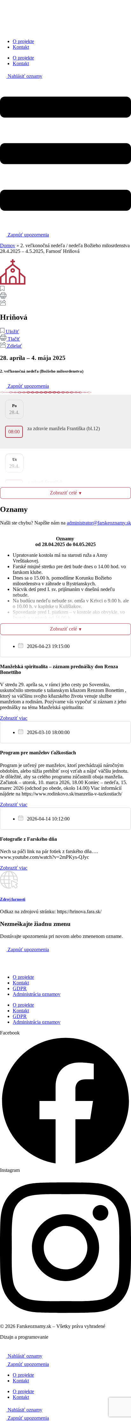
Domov (7, 245)
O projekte (23, 41)
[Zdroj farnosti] (9, 887)
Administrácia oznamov (36, 994)
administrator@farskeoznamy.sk (99, 522)
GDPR (20, 988)
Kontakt (21, 47)
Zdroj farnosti (12, 899)
